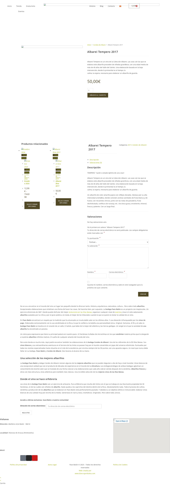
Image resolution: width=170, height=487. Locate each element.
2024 (26, 179)
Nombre (91, 272)
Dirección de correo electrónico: (33, 406)
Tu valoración (93, 246)
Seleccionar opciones (32, 205)
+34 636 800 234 (11, 450)
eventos (118, 312)
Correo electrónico (117, 272)
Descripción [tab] (94, 160)
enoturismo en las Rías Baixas (80, 312)
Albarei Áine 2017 (58, 183)
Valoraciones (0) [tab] (96, 162)
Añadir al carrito (98, 95)
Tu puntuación (93, 238)
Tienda (19, 6)
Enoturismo (30, 6)
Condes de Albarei (99, 45)
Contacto (111, 6)
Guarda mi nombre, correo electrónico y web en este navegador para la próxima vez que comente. (115, 286)
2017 (57, 179)
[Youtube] (35, 458)
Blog (101, 6)
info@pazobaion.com (13, 441)
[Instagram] (29, 458)
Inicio (9, 6)
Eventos (21, 11)
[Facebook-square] (23, 458)
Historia (92, 6)
